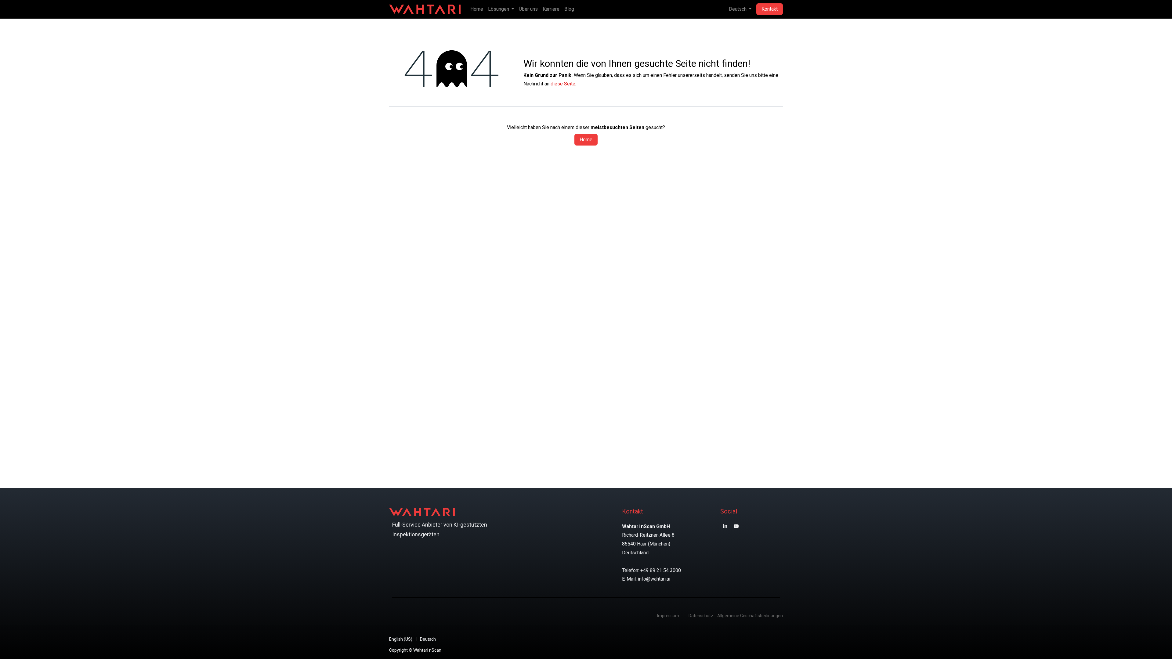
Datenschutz (701, 615)
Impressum (668, 615)
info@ (644, 579)
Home (586, 139)
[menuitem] (477, 9)
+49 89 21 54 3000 (660, 570)
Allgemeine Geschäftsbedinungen (750, 615)
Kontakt (769, 9)
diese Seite (563, 84)
